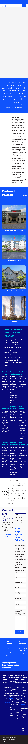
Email (19, 582)
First (16, 572)
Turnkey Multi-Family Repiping (23, 696)
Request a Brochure (23, 722)
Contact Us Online (23, 716)
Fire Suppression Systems (17, 717)
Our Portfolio (23, 702)
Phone (19, 588)
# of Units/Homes (19, 605)
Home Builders (11, 714)
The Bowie (14, 307)
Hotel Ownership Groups (11, 709)
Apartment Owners (11, 682)
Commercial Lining (17, 699)
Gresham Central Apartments (14, 276)
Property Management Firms (11, 695)
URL (16, 509)
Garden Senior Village (14, 246)
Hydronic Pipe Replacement (17, 693)
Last (16, 577)
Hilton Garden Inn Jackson (14, 216)
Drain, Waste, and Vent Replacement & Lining (17, 707)
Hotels (5, 698)
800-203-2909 (23, 728)
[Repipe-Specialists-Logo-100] (4, 4)
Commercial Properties (5, 702)
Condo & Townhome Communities (5, 693)
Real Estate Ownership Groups (11, 702)
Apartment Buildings (5, 686)
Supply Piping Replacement (17, 687)
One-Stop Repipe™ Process (23, 688)
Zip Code (20, 593)
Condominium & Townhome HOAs (11, 688)
